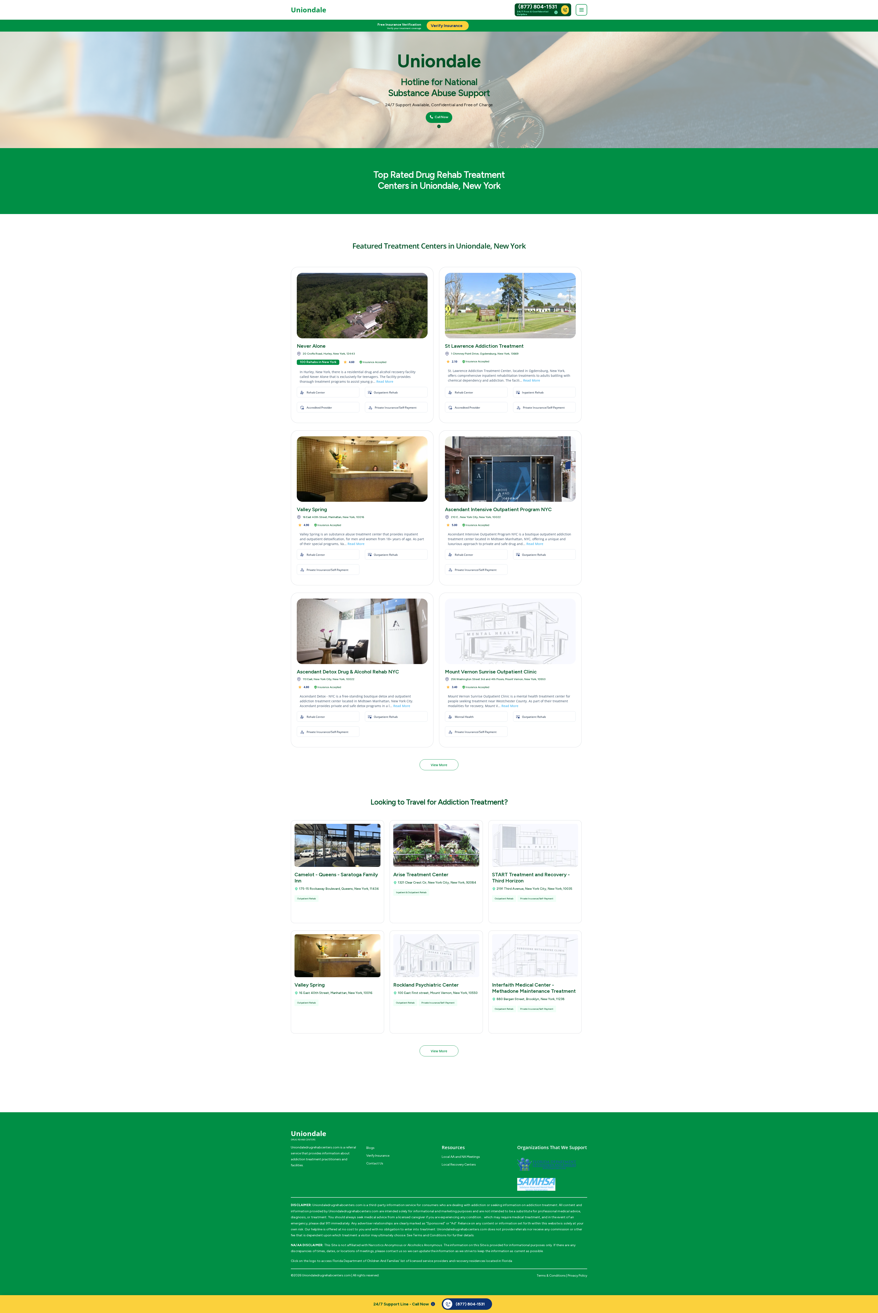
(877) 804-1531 (537, 6)
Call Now (441, 117)
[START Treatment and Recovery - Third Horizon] (535, 845)
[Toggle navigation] (581, 10)
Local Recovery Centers (459, 1165)
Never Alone (311, 346)
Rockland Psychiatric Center (426, 985)
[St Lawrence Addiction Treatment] (510, 305)
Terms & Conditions (551, 1276)
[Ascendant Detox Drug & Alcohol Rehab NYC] (362, 631)
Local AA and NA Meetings (461, 1157)
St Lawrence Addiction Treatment (484, 346)
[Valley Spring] (362, 469)
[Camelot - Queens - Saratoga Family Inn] (337, 845)
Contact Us (374, 1163)
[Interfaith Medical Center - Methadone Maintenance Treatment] (535, 955)
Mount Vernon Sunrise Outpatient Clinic (491, 672)
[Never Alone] (362, 305)
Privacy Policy (577, 1276)
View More (439, 765)
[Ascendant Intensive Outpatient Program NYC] (510, 469)
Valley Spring (312, 509)
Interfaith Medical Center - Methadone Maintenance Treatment (534, 988)
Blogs (370, 1148)
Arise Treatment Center (420, 874)
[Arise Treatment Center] (436, 845)
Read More (384, 381)
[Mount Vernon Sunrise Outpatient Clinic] (510, 631)
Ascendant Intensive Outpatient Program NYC (498, 509)
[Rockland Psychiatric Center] (436, 955)
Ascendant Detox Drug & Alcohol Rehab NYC (348, 672)
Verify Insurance (377, 1156)
